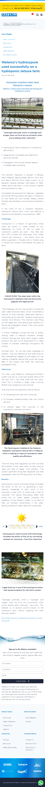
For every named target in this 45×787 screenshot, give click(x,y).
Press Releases (31, 718)
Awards (28, 721)
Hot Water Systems (10, 55)
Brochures (7, 743)
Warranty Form (31, 743)
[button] (41, 14)
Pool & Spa (7, 43)
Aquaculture (7, 47)
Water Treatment (16, 23)
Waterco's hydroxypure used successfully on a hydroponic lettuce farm (19, 25)
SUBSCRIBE (21, 681)
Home (33, 14)
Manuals (6, 740)
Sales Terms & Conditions (30, 749)
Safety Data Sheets (10, 747)
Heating (6, 729)
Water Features (8, 51)
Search (37, 14)
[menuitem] (11, 718)
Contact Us (30, 740)
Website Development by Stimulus (31, 782)
